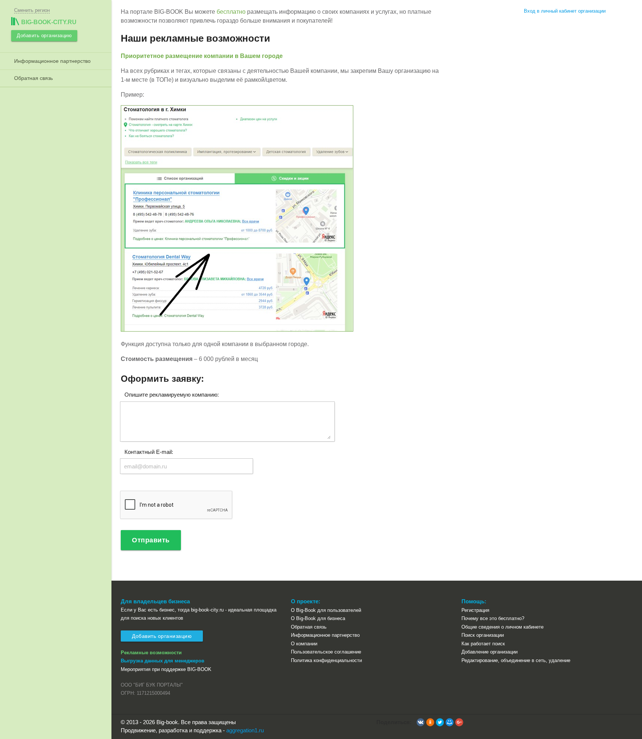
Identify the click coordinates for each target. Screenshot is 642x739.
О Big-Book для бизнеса (318, 618)
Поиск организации (482, 635)
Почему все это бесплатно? (492, 618)
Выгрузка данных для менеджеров (162, 661)
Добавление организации (489, 652)
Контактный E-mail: (148, 451)
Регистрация (475, 610)
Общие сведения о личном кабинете (502, 627)
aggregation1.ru (245, 730)
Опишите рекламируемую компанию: (171, 394)
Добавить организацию (44, 35)
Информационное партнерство (51, 61)
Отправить (151, 540)
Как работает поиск (483, 643)
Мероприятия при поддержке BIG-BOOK (166, 669)
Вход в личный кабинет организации (565, 11)
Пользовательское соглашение (326, 652)
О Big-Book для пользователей (326, 610)
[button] (420, 722)
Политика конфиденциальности (326, 660)
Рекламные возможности (151, 652)
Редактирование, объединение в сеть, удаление (515, 660)
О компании (304, 643)
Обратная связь (32, 78)
